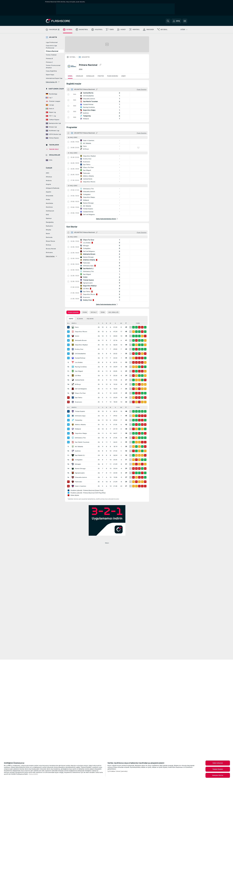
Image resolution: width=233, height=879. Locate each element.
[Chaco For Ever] (73, 393)
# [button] (67, 323)
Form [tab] (85, 312)
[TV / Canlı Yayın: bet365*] (138, 147)
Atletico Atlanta (80, 425)
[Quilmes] (73, 451)
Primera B (49, 58)
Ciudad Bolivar (80, 358)
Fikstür (101, 76)
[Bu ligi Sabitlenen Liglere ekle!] (100, 65)
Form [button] (138, 323)
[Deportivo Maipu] (73, 433)
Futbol (73, 57)
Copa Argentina (51, 71)
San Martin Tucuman (82, 442)
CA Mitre (78, 376)
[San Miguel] (73, 371)
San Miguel (79, 371)
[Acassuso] (73, 402)
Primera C (49, 62)
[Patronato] (73, 481)
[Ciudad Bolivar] (73, 358)
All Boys (78, 384)
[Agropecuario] (73, 473)
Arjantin (85, 57)
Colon (77, 336)
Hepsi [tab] (71, 319)
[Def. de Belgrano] (73, 389)
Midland (78, 429)
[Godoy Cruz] (73, 349)
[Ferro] (73, 327)
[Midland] (73, 429)
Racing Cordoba (81, 367)
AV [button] (121, 323)
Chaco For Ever (80, 393)
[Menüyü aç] (184, 21)
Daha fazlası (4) (51, 82)
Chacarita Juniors (81, 477)
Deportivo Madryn (81, 345)
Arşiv (123, 76)
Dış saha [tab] (90, 319)
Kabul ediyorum (218, 763)
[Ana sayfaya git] (63, 21)
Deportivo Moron (81, 332)
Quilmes (78, 451)
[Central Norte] (73, 380)
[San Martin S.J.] (73, 455)
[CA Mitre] (73, 375)
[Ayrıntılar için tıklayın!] (107, 94)
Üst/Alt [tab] (94, 312)
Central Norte (79, 380)
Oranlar (79, 76)
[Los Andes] (73, 362)
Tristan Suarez (80, 411)
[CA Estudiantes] (73, 353)
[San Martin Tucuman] (73, 442)
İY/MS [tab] (103, 312)
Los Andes (79, 362)
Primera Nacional (52, 51)
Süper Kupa (50, 75)
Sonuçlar (90, 76)
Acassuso (78, 402)
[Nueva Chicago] (73, 468)
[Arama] (168, 21)
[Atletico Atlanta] (73, 424)
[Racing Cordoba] (73, 367)
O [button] (98, 323)
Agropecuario (80, 473)
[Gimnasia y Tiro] (73, 438)
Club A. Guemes (80, 486)
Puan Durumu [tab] (73, 312)
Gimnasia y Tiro (80, 438)
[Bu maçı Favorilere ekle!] (68, 94)
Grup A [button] (74, 323)
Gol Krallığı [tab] (113, 312)
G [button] (102, 323)
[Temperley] (73, 420)
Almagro (78, 464)
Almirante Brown (81, 340)
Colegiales (78, 460)
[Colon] (73, 336)
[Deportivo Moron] (73, 331)
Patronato (78, 482)
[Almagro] (73, 464)
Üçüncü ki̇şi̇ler (33, 774)
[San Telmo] (73, 397)
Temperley (78, 420)
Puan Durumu (112, 76)
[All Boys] (73, 384)
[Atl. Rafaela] (73, 446)
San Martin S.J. (80, 455)
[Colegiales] (73, 459)
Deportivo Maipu (81, 433)
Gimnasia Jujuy (80, 416)
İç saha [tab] (80, 319)
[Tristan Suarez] (73, 411)
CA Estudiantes (80, 354)
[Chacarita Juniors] (73, 477)
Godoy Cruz (79, 349)
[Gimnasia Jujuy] (73, 416)
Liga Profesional (51, 42)
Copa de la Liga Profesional (51, 47)
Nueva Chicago (80, 468)
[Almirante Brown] (73, 340)
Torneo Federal (51, 55)
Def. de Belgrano (81, 389)
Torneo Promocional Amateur (53, 66)
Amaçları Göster (217, 775)
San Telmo (78, 398)
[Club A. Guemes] (73, 486)
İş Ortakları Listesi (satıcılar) (117, 771)
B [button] (106, 323)
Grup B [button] (74, 407)
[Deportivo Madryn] (73, 345)
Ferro (77, 327)
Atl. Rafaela (79, 446)
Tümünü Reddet (217, 769)
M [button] (110, 323)
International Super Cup (54, 78)
